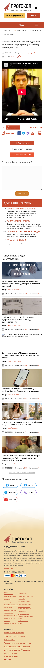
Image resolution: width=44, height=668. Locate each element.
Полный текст (9, 568)
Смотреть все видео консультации (22, 473)
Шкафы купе (22, 611)
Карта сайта (9, 639)
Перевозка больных (24, 604)
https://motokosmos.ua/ (11, 605)
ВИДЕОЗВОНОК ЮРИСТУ (18, 221)
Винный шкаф (22, 593)
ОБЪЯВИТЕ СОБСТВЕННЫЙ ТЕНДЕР (23, 231)
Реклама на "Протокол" (14, 633)
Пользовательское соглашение (17, 646)
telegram (12, 492)
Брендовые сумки (23, 614)
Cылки (20, 623)
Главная (7, 30)
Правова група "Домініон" (29, 53)
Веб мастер (7, 602)
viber (31, 492)
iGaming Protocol (11, 657)
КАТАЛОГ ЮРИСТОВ (16, 240)
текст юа (7, 621)
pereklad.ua (21, 599)
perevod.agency (8, 613)
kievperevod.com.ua (10, 623)
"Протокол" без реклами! (14, 636)
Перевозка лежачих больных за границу (24, 607)
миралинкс (7, 599)
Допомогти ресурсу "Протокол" (17, 650)
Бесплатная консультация (21, 208)
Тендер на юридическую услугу (17, 643)
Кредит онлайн (10, 653)
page (12, 485)
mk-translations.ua (9, 618)
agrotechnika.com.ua (10, 610)
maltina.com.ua (23, 621)
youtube (12, 499)
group (30, 485)
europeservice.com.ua (10, 615)
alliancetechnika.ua (10, 596)
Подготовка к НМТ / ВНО (25, 596)
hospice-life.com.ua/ (24, 601)
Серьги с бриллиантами (8, 593)
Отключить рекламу (22, 154)
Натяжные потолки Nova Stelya (25, 617)
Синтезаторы (8, 607)
